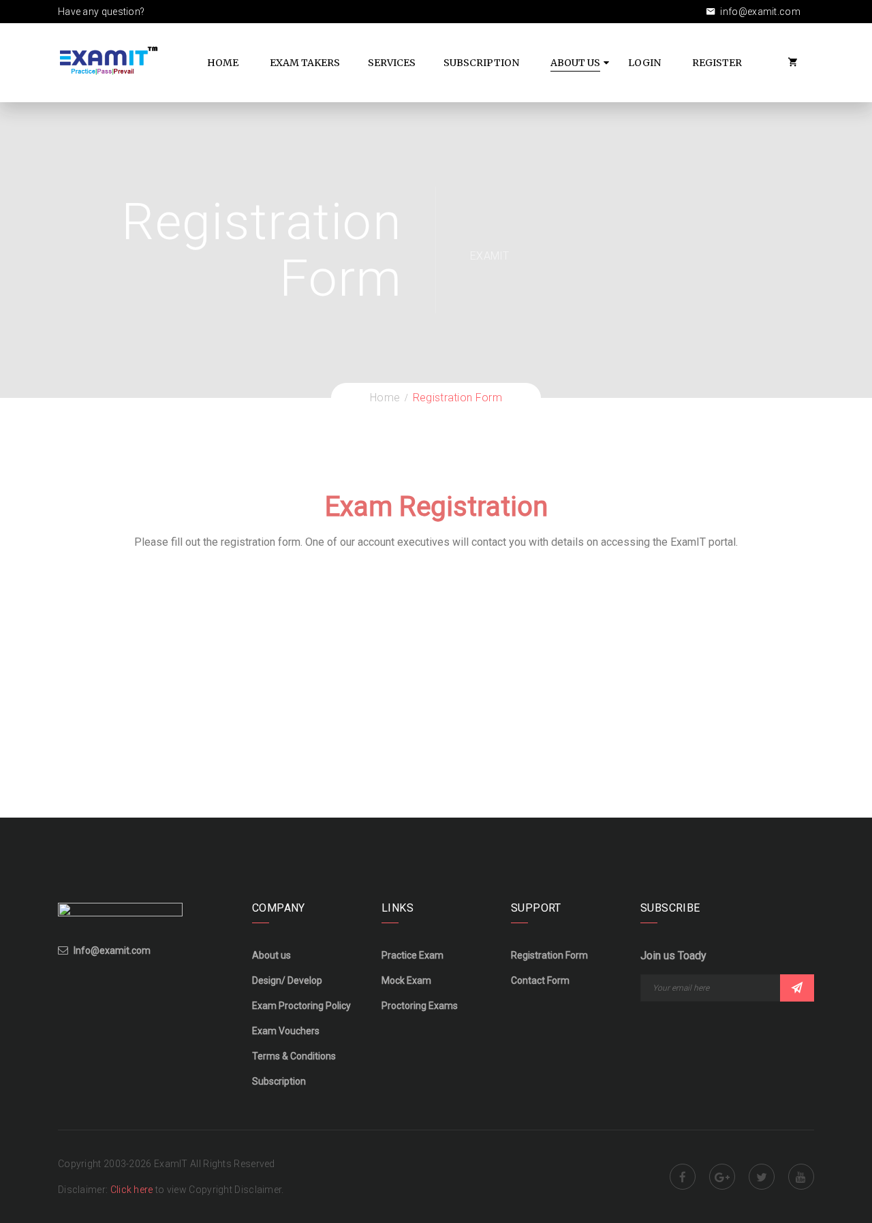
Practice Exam (412, 955)
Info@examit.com (112, 950)
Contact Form (540, 980)
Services (392, 63)
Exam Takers (305, 63)
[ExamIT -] (109, 60)
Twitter (762, 1177)
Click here (132, 1189)
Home (222, 63)
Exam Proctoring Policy (301, 1005)
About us (271, 955)
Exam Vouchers (286, 1030)
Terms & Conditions (294, 1056)
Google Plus (722, 1177)
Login (644, 63)
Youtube (801, 1177)
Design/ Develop (287, 980)
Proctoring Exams (420, 1005)
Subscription (481, 63)
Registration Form (549, 955)
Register (717, 63)
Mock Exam (406, 980)
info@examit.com (759, 11)
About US (575, 63)
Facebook (683, 1177)
